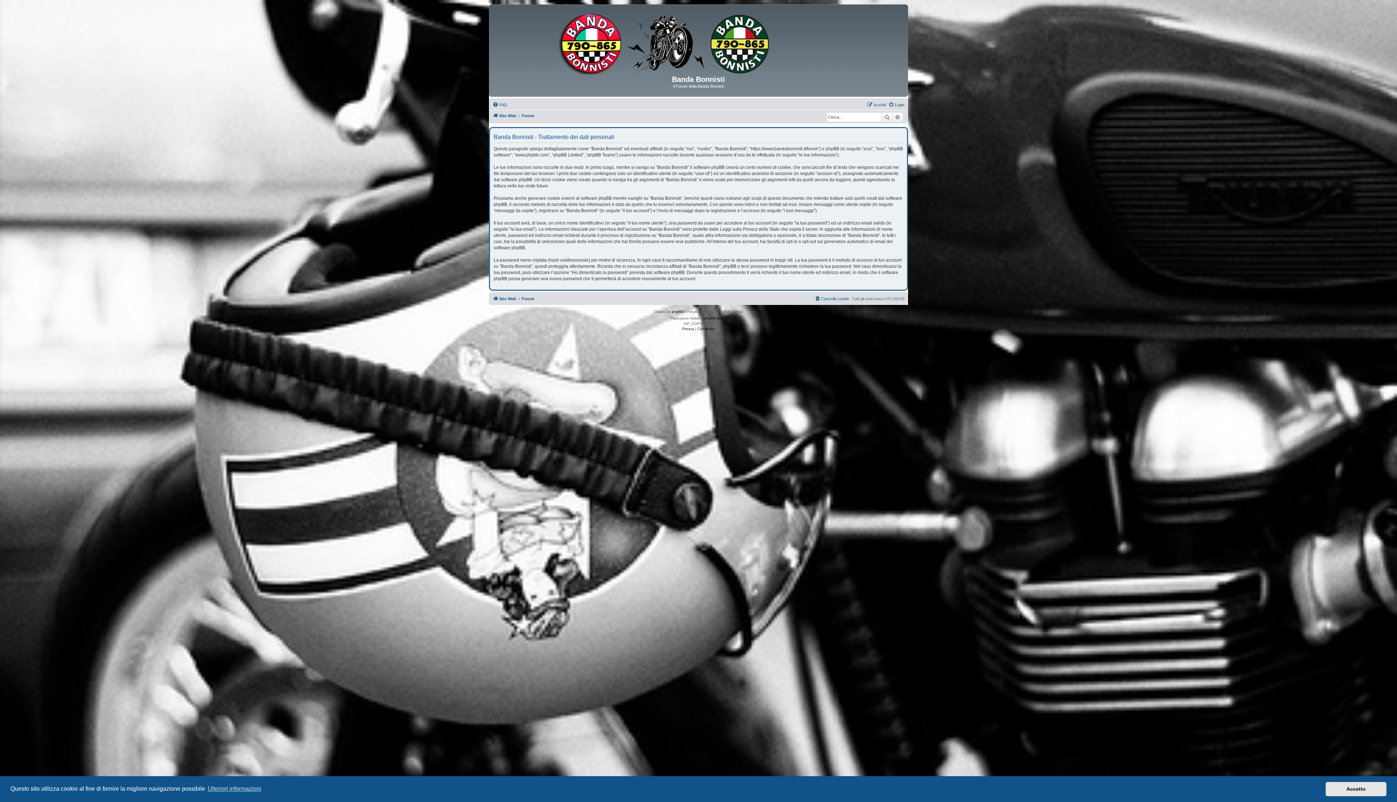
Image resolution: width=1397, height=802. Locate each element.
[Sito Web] (698, 42)
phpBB (678, 312)
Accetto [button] (1356, 789)
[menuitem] (500, 104)
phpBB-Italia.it (715, 318)
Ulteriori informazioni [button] (234, 789)
